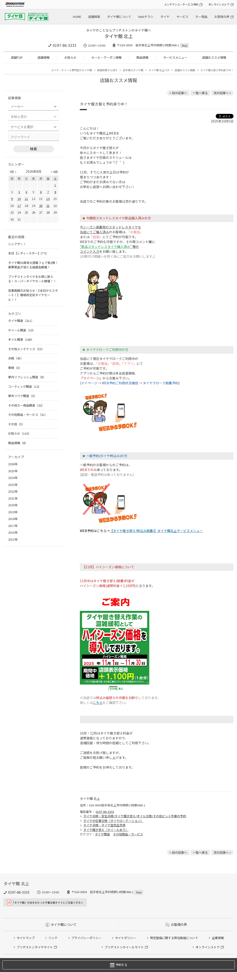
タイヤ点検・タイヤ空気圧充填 (104, 825)
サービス (182, 16)
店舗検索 (94, 16)
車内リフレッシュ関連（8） (27, 377)
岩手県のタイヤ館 (133, 70)
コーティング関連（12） (24, 386)
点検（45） (15, 358)
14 (48, 198)
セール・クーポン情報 (106, 57)
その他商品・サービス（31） (27, 414)
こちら (98, 702)
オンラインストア (218, 4)
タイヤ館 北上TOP (159, 70)
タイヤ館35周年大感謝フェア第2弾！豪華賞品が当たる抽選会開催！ (33, 264)
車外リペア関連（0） (22, 396)
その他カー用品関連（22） (26, 405)
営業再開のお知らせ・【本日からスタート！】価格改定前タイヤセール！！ (33, 295)
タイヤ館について (119, 16)
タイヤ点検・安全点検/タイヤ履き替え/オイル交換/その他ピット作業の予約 (134, 816)
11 (26, 198)
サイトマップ (26, 938)
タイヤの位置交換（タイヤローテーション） (113, 820)
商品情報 (142, 57)
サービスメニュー (175, 57)
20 (40, 205)
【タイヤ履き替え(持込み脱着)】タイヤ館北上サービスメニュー (156, 530)
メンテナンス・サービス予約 (181, 4)
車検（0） (15, 368)
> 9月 (54, 172)
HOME (77, 16)
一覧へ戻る (200, 93)
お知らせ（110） (19, 433)
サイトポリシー (125, 938)
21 (48, 205)
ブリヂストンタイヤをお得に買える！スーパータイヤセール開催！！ (32, 278)
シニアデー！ (17, 244)
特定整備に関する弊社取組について (174, 938)
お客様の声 (221, 16)
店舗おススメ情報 (214, 57)
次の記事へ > (222, 93)
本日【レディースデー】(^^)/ (27, 253)
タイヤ (164, 16)
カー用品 (201, 16)
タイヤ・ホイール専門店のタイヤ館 (71, 70)
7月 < (12, 172)
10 (19, 198)
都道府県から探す (107, 70)
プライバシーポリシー (86, 938)
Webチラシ (145, 16)
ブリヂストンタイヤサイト (35, 947)
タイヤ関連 (102, 834)
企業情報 (218, 938)
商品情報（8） (18, 443)
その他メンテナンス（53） (26, 349)
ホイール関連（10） (21, 330)
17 (19, 205)
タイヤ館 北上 (118, 36)
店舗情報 (43, 57)
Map (184, 45)
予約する (121, 964)
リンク (52, 938)
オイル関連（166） (21, 339)
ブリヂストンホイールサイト (124, 947)
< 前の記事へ (178, 93)
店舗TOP (17, 57)
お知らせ (70, 57)
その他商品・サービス (128, 834)
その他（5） (16, 424)
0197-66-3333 (64, 45)
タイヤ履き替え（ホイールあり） (105, 830)
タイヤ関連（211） (21, 320)
